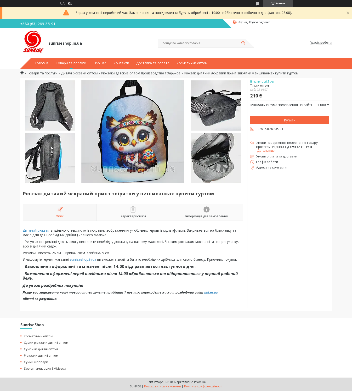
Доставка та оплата (152, 63)
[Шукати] (243, 43)
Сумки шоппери (36, 362)
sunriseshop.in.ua (83, 259)
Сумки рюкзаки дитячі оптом (46, 342)
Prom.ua (200, 382)
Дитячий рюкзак (36, 230)
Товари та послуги (71, 63)
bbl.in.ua (211, 292)
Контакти (121, 63)
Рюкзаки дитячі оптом (41, 355)
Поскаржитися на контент (162, 386)
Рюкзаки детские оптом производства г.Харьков (141, 73)
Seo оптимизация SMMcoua (45, 368)
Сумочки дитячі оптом (41, 349)
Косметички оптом (192, 63)
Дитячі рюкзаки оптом (79, 73)
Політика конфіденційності (203, 386)
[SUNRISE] (32, 43)
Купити (289, 120)
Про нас (99, 63)
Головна (42, 63)
